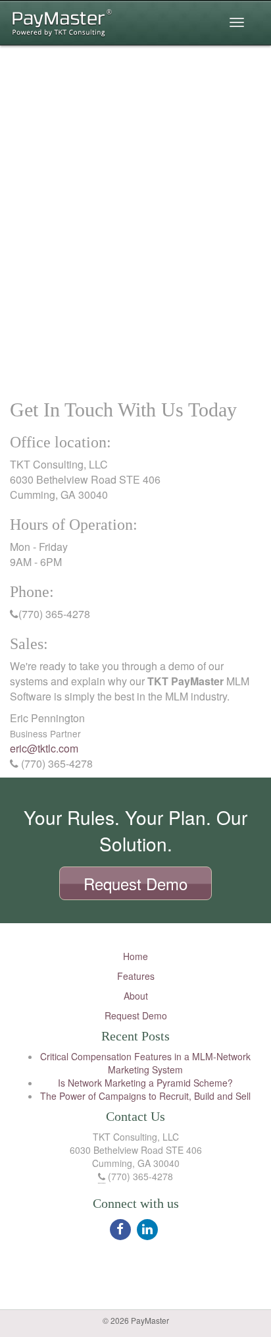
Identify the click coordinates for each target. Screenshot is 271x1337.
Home (135, 956)
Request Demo (136, 1015)
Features (136, 975)
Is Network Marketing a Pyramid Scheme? (145, 1082)
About (136, 995)
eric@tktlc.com (44, 748)
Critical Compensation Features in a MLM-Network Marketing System (145, 1063)
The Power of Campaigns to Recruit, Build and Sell (145, 1095)
